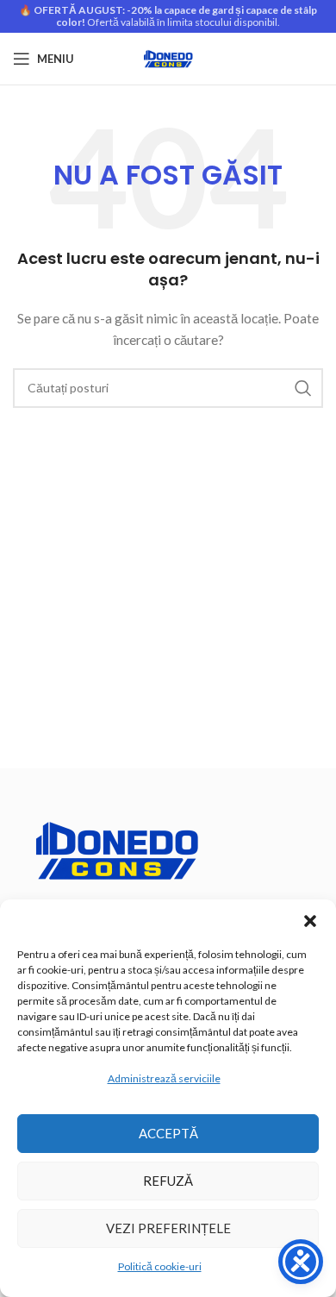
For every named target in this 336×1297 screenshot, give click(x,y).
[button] (310, 921)
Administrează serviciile (164, 1078)
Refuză (168, 1180)
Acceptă (168, 1133)
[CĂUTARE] (303, 388)
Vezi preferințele (168, 1228)
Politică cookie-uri (160, 1266)
